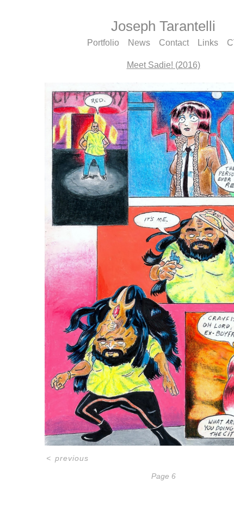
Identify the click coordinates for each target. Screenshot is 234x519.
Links (208, 42)
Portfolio (103, 42)
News (139, 42)
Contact (174, 42)
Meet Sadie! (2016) (163, 65)
